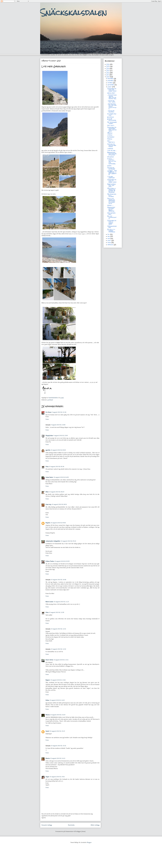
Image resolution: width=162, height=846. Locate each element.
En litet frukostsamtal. (112, 217)
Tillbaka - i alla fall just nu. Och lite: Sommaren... (111, 161)
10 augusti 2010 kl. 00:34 (56, 466)
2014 (108, 68)
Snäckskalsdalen (73, 12)
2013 (108, 70)
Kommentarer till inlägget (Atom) (76, 831)
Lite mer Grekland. (111, 177)
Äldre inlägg (95, 825)
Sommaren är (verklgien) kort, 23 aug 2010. (111, 129)
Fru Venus (48, 412)
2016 (108, 64)
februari (110, 244)
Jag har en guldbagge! (111, 168)
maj (108, 238)
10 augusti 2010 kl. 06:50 (61, 477)
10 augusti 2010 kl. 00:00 (58, 450)
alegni (47, 776)
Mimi (47, 492)
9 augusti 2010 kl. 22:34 (59, 412)
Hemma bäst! (111, 93)
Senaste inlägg (47, 825)
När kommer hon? (111, 213)
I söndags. (110, 148)
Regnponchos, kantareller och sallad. (111, 153)
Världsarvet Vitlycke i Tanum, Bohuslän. (111, 209)
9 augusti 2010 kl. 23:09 (60, 435)
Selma (47, 700)
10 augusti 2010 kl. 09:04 (58, 523)
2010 (108, 77)
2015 (108, 66)
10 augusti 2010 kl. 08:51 (59, 504)
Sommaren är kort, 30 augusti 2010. (112, 89)
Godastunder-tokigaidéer (53, 541)
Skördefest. (111, 137)
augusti (109, 87)
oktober (110, 83)
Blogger (89, 842)
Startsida (71, 825)
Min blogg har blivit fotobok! (111, 195)
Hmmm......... (110, 205)
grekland (50, 400)
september (110, 85)
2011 (107, 75)
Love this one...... (112, 150)
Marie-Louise (49, 601)
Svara (47, 419)
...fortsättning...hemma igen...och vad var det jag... (112, 97)
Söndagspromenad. (112, 227)
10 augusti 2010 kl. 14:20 (57, 700)
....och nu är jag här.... (111, 111)
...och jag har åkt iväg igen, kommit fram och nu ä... (112, 106)
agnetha (48, 450)
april (109, 240)
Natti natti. (110, 125)
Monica (48, 715)
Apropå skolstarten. (111, 119)
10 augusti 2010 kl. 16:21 (57, 758)
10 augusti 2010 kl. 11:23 (61, 601)
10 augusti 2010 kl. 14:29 (57, 715)
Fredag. (109, 139)
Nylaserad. (110, 157)
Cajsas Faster (49, 477)
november (110, 80)
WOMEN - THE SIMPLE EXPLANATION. (112, 173)
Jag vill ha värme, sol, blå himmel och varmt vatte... (111, 201)
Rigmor (48, 680)
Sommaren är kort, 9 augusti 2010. (112, 180)
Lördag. (109, 135)
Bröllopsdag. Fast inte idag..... (111, 185)
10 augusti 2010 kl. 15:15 (57, 731)
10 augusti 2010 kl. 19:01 (57, 776)
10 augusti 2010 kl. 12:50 (56, 612)
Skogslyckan (49, 435)
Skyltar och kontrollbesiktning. (111, 145)
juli (108, 234)
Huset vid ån (49, 660)
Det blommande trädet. (112, 123)
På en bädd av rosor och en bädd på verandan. (111, 190)
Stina (47, 466)
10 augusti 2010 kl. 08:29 (56, 492)
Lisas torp (48, 504)
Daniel (47, 731)
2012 (108, 72)
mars (109, 242)
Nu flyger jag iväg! (111, 114)
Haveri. (109, 166)
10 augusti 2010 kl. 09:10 (68, 541)
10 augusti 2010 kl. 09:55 (62, 561)
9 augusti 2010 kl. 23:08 (58, 425)
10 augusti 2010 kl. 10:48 (58, 579)
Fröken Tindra (50, 561)
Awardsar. (110, 117)
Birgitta (48, 523)
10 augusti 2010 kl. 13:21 (61, 660)
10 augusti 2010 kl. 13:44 (58, 680)
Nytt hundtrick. (111, 141)
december (110, 78)
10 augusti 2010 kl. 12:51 (58, 629)
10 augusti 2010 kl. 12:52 (58, 649)
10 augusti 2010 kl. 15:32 (58, 745)
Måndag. (109, 133)
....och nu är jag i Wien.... (111, 101)
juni (108, 236)
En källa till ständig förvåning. (111, 230)
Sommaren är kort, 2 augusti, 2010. (111, 222)
